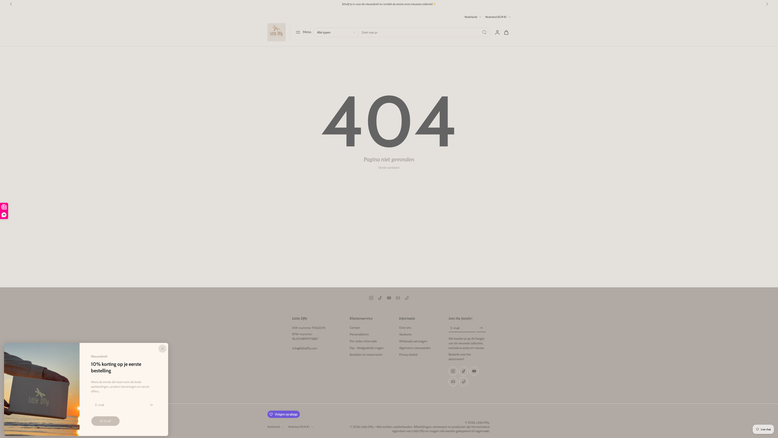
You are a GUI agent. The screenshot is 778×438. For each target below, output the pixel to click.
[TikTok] (380, 297)
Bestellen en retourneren (366, 354)
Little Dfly (482, 422)
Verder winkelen (389, 168)
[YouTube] (389, 297)
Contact (355, 328)
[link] (105, 421)
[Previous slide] (11, 4)
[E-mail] (397, 297)
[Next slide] (767, 4)
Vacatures (405, 334)
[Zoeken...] (484, 32)
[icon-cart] (506, 32)
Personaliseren (359, 334)
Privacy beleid (408, 354)
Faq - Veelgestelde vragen (367, 348)
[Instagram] (371, 297)
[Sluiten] (162, 349)
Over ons (405, 328)
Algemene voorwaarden (415, 348)
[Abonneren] (481, 328)
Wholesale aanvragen (413, 341)
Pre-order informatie (363, 341)
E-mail (455, 328)
